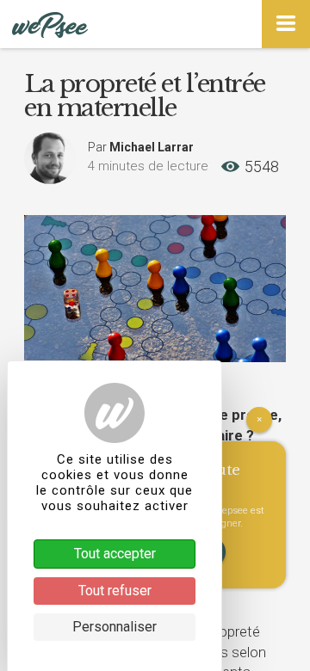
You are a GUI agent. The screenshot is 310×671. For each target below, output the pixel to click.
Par (141, 147)
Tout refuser (115, 590)
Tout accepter (115, 553)
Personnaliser (114, 627)
